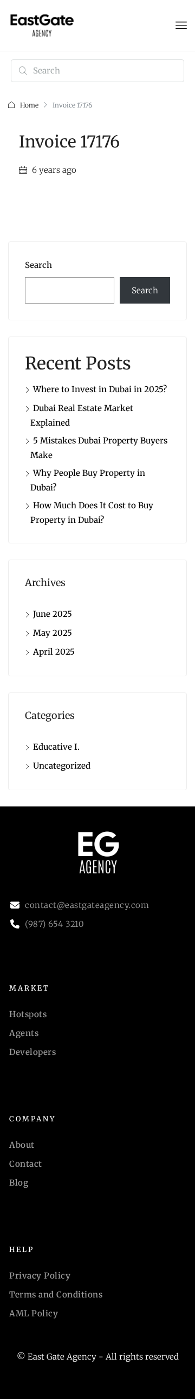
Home (29, 105)
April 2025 (54, 652)
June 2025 (52, 614)
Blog (18, 1183)
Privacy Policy (39, 1275)
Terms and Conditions (55, 1294)
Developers (32, 1052)
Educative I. (56, 747)
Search (38, 265)
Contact (25, 1164)
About (22, 1145)
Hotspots (28, 1014)
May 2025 (52, 633)
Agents (23, 1033)
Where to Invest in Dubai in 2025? (100, 389)
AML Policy (33, 1313)
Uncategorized (61, 766)
